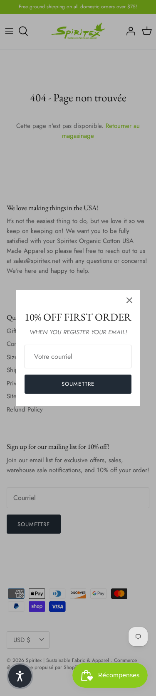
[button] (20, 676)
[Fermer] (129, 300)
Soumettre (78, 384)
